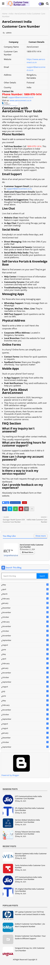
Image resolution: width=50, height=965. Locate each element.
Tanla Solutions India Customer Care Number (30, 866)
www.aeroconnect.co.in (20, 100)
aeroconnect (15, 502)
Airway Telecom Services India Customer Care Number (27, 833)
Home (4, 13)
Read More (28, 552)
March (25, 594)
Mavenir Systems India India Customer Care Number (31, 855)
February (25, 598)
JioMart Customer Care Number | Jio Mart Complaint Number (30, 925)
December (25, 608)
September (25, 640)
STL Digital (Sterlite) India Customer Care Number (29, 809)
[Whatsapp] (15, 509)
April (25, 589)
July (25, 691)
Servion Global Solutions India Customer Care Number (27, 821)
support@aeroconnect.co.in (20, 97)
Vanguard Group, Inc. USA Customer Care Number (30, 949)
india (11, 13)
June (25, 649)
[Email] (26, 509)
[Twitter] (10, 509)
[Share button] (31, 509)
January (25, 603)
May (25, 584)
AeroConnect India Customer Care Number (31, 546)
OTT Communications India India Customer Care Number (28, 797)
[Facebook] (4, 509)
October (25, 617)
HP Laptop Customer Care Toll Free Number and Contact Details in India (30, 913)
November (25, 612)
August (25, 645)
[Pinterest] (21, 509)
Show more (40, 536)
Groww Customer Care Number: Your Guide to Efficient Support (30, 937)
